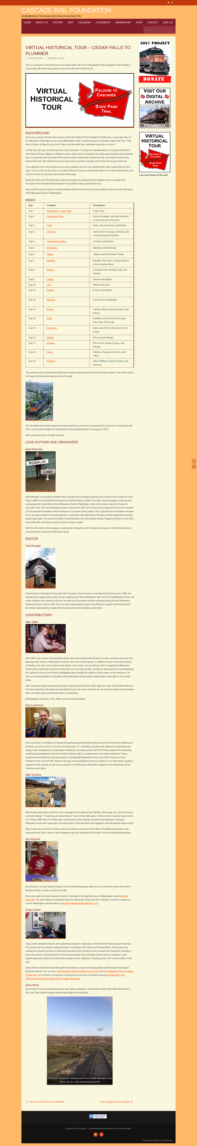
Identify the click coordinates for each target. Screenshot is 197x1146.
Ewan (49, 318)
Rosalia (51, 343)
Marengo (51, 300)
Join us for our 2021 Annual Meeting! (46, 1102)
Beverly (51, 270)
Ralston (51, 290)
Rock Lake (52, 328)
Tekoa (50, 352)
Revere (50, 309)
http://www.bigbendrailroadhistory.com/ (80, 903)
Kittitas (50, 254)
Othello (50, 279)
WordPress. (168, 1140)
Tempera (157, 1140)
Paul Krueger (36, 58)
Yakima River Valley (56, 241)
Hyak (49, 225)
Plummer (51, 361)
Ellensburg (52, 248)
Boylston (51, 261)
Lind (49, 285)
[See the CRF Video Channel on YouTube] (168, 2)
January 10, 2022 (56, 58)
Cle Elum (51, 232)
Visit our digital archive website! (115, 1102)
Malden (50, 338)
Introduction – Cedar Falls (59, 211)
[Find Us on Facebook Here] (172, 2)
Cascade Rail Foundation (66, 10)
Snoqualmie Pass (55, 216)
